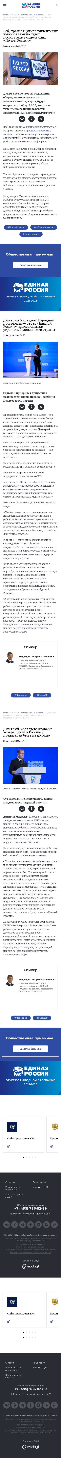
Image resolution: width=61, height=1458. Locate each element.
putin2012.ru (10, 141)
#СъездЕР (42, 695)
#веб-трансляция (43, 227)
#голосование (31, 234)
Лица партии (39, 1182)
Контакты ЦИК (40, 1187)
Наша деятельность (23, 15)
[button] (23, 1157)
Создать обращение (30, 264)
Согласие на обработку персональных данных (30, 1252)
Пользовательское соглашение (30, 1244)
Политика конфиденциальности (30, 1247)
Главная (7, 15)
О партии (10, 1182)
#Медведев (20, 695)
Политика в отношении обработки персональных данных (30, 1249)
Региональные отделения (13, 1188)
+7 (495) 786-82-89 (30, 1208)
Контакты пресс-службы (14, 1195)
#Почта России (16, 227)
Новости (40, 15)
